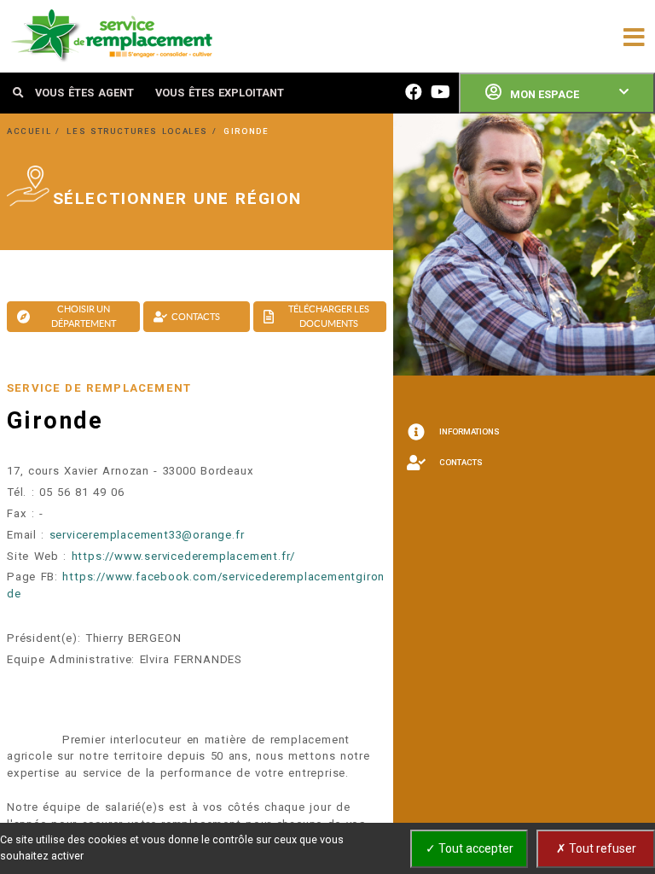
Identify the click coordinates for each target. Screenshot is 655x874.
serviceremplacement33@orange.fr (147, 534)
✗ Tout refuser (596, 848)
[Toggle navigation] (633, 36)
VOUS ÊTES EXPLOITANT (219, 92)
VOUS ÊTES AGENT (84, 92)
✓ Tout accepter (469, 848)
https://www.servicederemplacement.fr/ (184, 556)
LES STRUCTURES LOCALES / (144, 131)
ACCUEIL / (35, 131)
